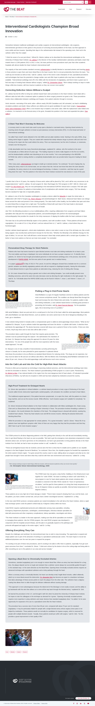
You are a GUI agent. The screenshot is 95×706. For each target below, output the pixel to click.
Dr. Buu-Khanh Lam (17, 186)
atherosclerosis (26, 164)
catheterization (45, 69)
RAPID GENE (23, 259)
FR (89, 2)
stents (88, 69)
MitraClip (63, 196)
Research (25, 651)
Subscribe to (82, 698)
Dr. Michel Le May (11, 373)
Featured (18, 651)
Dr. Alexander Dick (46, 577)
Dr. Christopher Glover (55, 82)
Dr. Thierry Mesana (34, 199)
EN (86, 2)
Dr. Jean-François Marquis (64, 305)
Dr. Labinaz (33, 60)
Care (7, 651)
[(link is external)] (73, 703)
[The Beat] (15, 9)
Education (13, 651)
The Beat (12, 16)
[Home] (23, 680)
